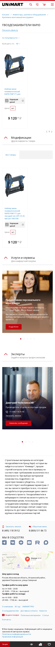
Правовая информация (12, 636)
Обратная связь (39, 526)
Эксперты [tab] (18, 354)
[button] (24, 118)
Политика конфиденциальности (16, 634)
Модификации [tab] (21, 137)
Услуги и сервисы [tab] (23, 258)
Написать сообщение (18, 423)
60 (17, 43)
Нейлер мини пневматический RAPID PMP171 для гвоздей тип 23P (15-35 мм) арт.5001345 (15, 94)
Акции (5, 644)
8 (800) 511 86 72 (38, 530)
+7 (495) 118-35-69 (16, 412)
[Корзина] (44, 4)
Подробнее (13, 327)
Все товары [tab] (11, 155)
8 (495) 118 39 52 (11, 530)
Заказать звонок (13, 415)
